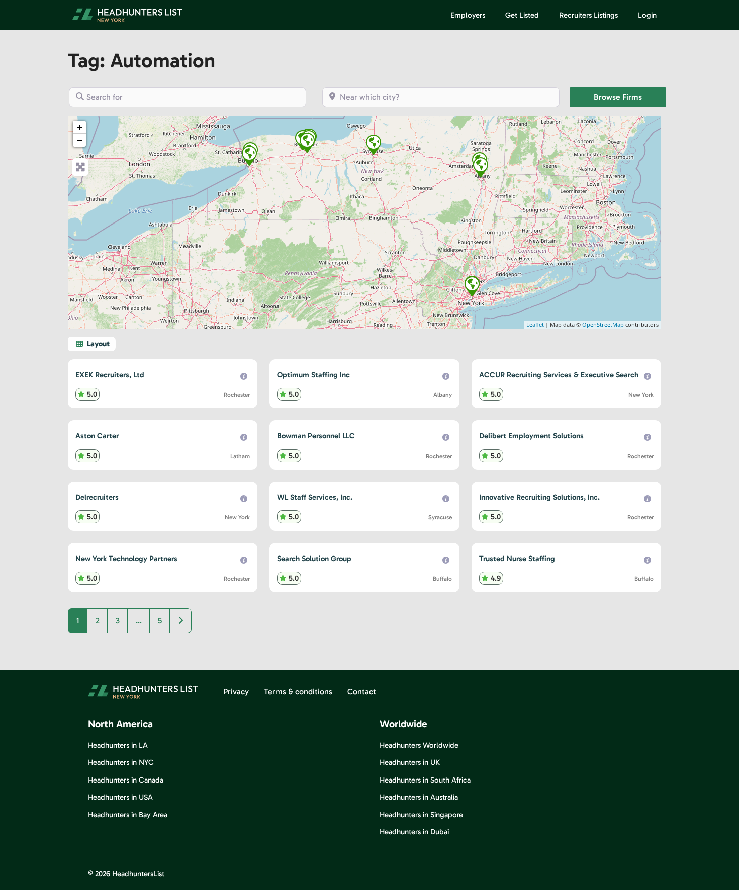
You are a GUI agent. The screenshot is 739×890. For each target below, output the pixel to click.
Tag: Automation (141, 60)
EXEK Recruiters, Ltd (109, 374)
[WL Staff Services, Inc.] (373, 145)
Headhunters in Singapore (421, 814)
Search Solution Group (314, 558)
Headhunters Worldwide (419, 745)
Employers (467, 15)
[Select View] (92, 344)
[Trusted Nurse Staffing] (249, 156)
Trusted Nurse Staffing (517, 558)
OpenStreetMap (603, 324)
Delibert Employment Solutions (531, 435)
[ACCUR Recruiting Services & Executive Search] (472, 286)
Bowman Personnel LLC (316, 435)
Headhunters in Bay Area (127, 814)
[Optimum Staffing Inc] (480, 167)
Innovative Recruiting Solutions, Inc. (539, 497)
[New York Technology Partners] (307, 143)
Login (647, 15)
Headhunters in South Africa (425, 780)
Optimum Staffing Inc (313, 374)
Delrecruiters (97, 497)
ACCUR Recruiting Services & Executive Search (558, 374)
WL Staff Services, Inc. (314, 497)
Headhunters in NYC (121, 762)
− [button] (79, 140)
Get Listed (522, 15)
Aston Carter (97, 435)
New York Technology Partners (126, 558)
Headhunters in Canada (125, 780)
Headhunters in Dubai (414, 831)
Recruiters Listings (588, 15)
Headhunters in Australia (419, 797)
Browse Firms (630, 97)
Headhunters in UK (410, 762)
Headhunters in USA (120, 797)
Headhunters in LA (118, 745)
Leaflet (535, 324)
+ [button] (79, 127)
